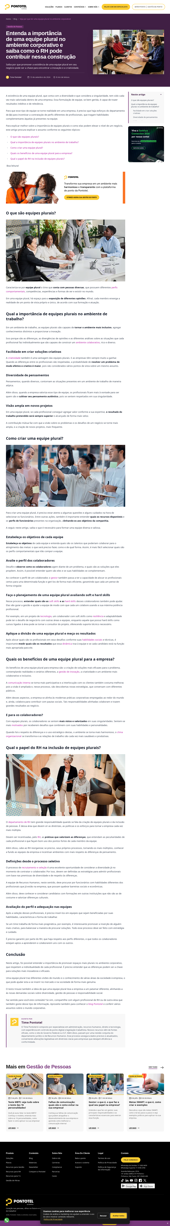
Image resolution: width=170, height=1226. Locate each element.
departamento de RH (19, 821)
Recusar (103, 1216)
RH (39, 836)
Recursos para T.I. (13, 1176)
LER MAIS (12, 1128)
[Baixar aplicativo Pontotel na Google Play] (129, 1185)
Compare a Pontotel (37, 1171)
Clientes (68, 7)
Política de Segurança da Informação (107, 1168)
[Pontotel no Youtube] (131, 1180)
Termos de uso (104, 1158)
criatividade (14, 357)
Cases (54, 1176)
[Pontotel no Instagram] (135, 1180)
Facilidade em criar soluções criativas (145, 111)
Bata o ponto (80, 1158)
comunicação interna (19, 682)
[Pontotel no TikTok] (122, 1180)
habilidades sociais (92, 639)
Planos (59, 7)
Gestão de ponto (155, 7)
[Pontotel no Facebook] (140, 1180)
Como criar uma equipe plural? (26, 147)
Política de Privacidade (107, 1162)
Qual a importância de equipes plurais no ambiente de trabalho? (145, 105)
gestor (54, 577)
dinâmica (67, 643)
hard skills (70, 601)
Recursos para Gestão (15, 1167)
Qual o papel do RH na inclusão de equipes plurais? (37, 158)
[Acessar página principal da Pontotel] (19, 1202)
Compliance (57, 1167)
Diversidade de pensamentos (145, 117)
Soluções (49, 7)
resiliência (98, 616)
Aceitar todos (118, 1216)
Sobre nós (56, 1158)
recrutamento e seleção (34, 867)
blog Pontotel (95, 1003)
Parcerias (56, 1171)
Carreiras (56, 1162)
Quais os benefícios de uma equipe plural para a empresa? (41, 153)
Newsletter (33, 1167)
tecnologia (46, 616)
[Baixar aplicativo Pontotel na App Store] (147, 1185)
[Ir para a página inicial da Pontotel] (16, 7)
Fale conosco (131, 1160)
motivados (17, 725)
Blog (31, 1158)
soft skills (54, 601)
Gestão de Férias (13, 1180)
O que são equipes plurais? (142, 100)
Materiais (33, 1162)
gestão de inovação (69, 671)
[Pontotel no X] (144, 1180)
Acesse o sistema (82, 1162)
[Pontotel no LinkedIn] (126, 1180)
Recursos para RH (13, 1171)
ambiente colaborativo (87, 342)
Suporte (78, 1167)
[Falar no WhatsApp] (6, 1220)
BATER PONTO (140, 7)
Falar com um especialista (116, 7)
